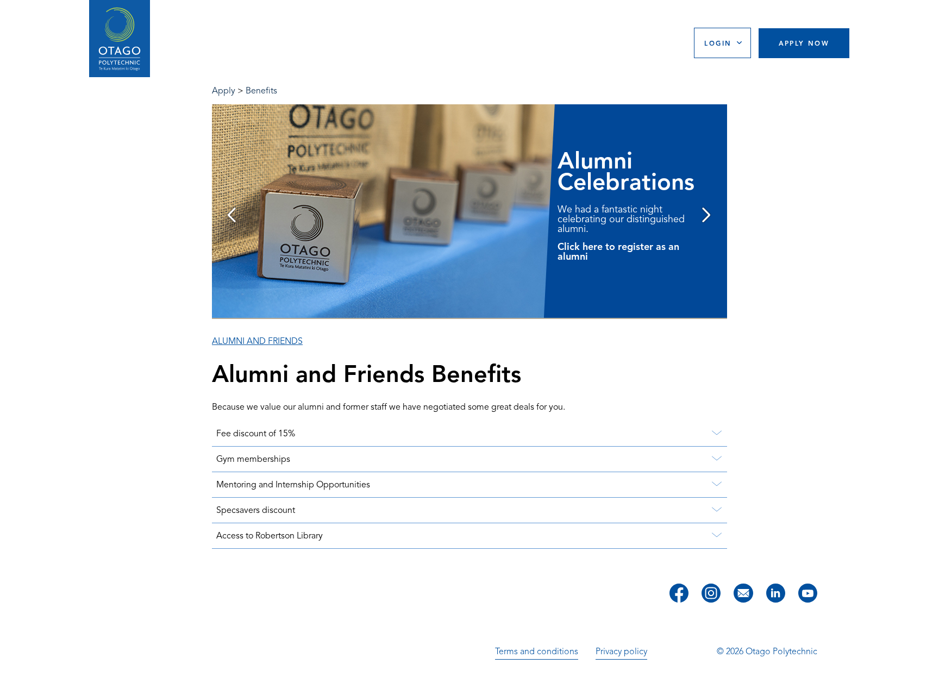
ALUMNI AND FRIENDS (257, 341)
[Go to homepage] (119, 39)
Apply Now (804, 43)
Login (717, 43)
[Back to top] (927, 667)
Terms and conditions (536, 651)
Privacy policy (621, 651)
